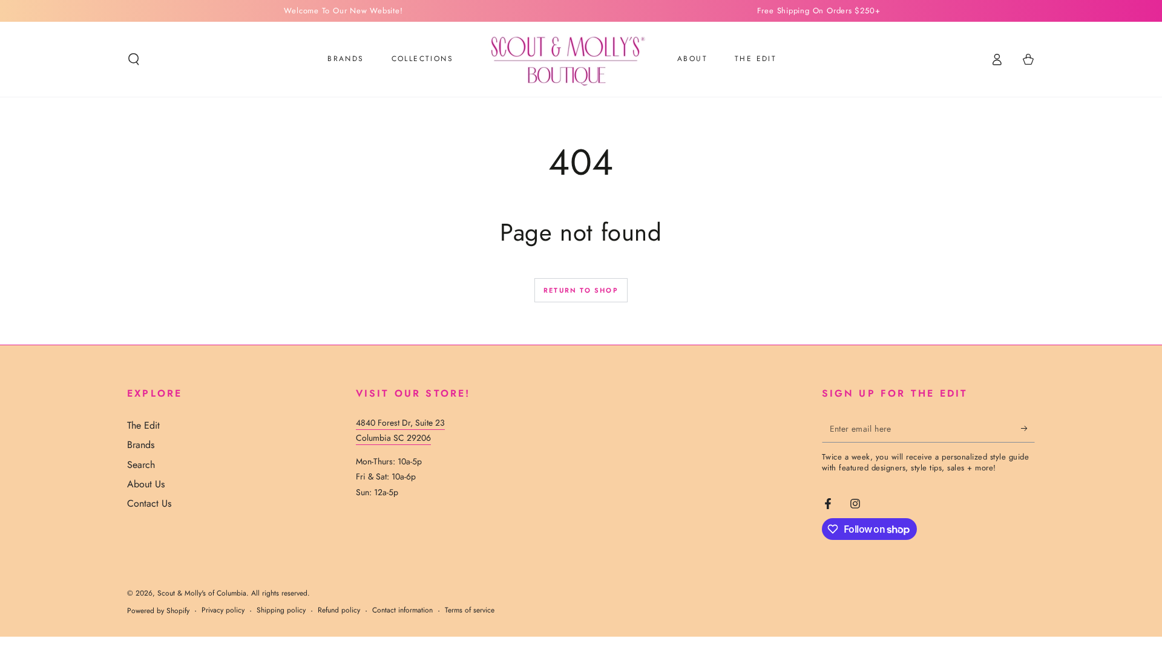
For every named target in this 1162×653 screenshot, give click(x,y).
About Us (146, 484)
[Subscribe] (1028, 428)
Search (141, 465)
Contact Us (149, 503)
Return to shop (581, 290)
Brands (140, 445)
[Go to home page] (565, 59)
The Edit (143, 425)
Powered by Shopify (158, 611)
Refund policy (339, 610)
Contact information (402, 610)
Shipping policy (281, 610)
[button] (133, 59)
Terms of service (469, 610)
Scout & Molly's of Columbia (201, 593)
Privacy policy (223, 610)
